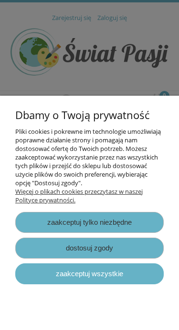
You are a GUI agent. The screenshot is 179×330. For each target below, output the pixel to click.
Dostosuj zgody (89, 248)
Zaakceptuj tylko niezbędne (89, 222)
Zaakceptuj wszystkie (89, 274)
